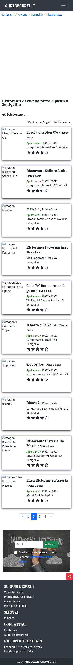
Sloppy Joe (35, 364)
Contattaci (10, 630)
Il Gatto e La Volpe (41, 325)
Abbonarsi (50, 544)
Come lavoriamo (14, 592)
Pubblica (9, 618)
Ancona (22, 14)
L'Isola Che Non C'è (42, 132)
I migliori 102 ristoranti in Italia (23, 647)
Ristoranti (8, 14)
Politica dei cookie (15, 606)
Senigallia (37, 14)
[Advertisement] (36, 56)
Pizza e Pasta (54, 14)
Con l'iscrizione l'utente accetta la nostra (38, 557)
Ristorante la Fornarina (46, 247)
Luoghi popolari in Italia (18, 651)
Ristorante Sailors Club (45, 171)
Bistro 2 (33, 403)
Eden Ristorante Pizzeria (47, 480)
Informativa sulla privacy (19, 597)
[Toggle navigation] (63, 5)
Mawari (32, 209)
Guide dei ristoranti (16, 635)
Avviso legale (12, 601)
